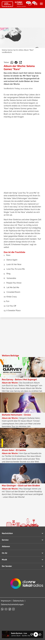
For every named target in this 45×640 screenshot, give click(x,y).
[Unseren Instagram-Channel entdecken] (13, 609)
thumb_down (31, 634)
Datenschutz (18, 601)
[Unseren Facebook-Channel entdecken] (9, 609)
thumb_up (40, 634)
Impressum (6, 601)
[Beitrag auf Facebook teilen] (16, 62)
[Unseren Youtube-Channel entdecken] (6, 609)
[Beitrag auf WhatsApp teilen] (11, 62)
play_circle (36, 634)
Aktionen (6, 546)
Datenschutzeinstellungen (12, 604)
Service (5, 540)
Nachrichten (7, 533)
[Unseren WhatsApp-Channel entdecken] (2, 609)
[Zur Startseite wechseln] (7, 4)
